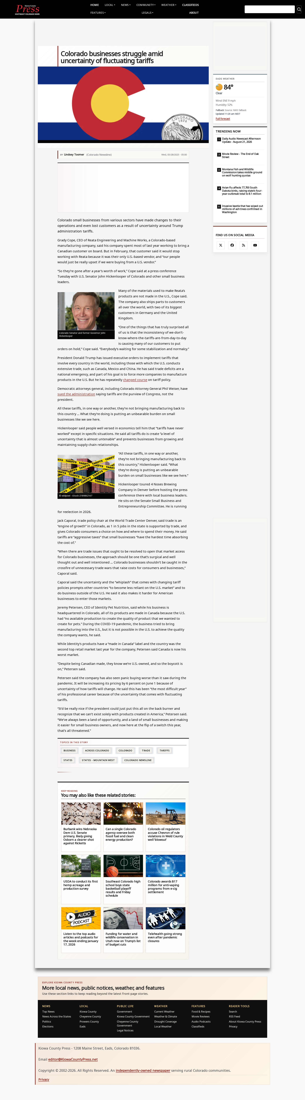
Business (70, 750)
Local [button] (109, 5)
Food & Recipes (201, 1011)
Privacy (233, 1026)
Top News (48, 1011)
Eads (82, 1026)
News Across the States (56, 1016)
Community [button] (145, 5)
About (194, 12)
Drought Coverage (165, 1021)
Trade (146, 750)
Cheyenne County (90, 1016)
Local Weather (163, 1026)
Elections (47, 1026)
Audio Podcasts (201, 1021)
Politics (46, 1021)
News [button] (125, 5)
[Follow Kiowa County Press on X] (221, 245)
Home (94, 5)
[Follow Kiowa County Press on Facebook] (232, 245)
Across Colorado (97, 750)
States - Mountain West (98, 760)
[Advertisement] (123, 187)
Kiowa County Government (133, 1016)
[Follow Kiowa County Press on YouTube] (255, 245)
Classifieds (190, 5)
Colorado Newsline (137, 760)
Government (124, 1011)
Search (233, 1011)
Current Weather (164, 1011)
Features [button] (97, 12)
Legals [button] (147, 12)
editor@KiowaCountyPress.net (73, 1059)
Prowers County (89, 1021)
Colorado (125, 750)
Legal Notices (125, 1030)
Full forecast (223, 118)
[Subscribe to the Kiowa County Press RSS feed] (244, 245)
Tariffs (164, 750)
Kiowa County (88, 1011)
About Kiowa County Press (245, 1021)
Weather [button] (167, 5)
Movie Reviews (201, 1016)
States (68, 760)
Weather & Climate (165, 1016)
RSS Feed (234, 1016)
